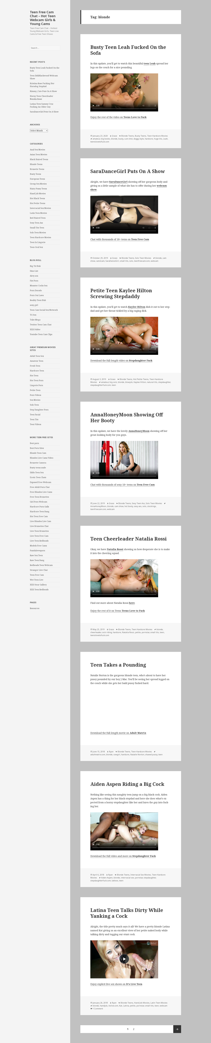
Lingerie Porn (36, 385)
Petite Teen (35, 390)
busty (120, 138)
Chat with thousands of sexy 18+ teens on (122, 484)
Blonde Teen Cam (38, 453)
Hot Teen (34, 375)
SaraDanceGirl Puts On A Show (44, 111)
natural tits (152, 382)
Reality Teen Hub (38, 300)
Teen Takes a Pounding (118, 664)
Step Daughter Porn (39, 409)
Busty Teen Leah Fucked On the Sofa (128, 50)
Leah (165, 138)
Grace (114, 135)
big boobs (105, 138)
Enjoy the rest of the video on (118, 117)
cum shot (128, 138)
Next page (177, 1029)
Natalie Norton (137, 754)
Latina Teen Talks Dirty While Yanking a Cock (126, 913)
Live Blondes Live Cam (40, 521)
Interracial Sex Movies (40, 208)
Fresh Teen (35, 365)
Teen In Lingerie (37, 242)
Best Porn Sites (37, 448)
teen (114, 385)
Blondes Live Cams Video (41, 458)
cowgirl (116, 754)
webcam (154, 261)
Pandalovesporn (37, 550)
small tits (124, 261)
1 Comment (98, 1008)
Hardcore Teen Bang (39, 511)
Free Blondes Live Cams (41, 492)
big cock (113, 382)
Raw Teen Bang (37, 560)
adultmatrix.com (97, 754)
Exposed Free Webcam (40, 482)
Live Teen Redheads (39, 540)
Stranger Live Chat (39, 570)
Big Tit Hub (35, 266)
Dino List (34, 271)
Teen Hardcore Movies (40, 237)
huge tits (158, 138)
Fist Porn (34, 280)
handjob (103, 1005)
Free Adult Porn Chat (40, 487)
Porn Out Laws (37, 295)
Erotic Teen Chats (38, 477)
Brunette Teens (37, 169)
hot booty (128, 506)
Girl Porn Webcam (38, 501)
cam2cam (100, 261)
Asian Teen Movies (38, 154)
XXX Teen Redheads (39, 589)
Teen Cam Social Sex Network (44, 310)
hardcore (149, 138)
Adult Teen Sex (37, 356)
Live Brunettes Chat (39, 526)
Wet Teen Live (36, 579)
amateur (96, 138)
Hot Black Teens (37, 198)
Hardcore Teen (37, 370)
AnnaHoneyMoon (98, 506)
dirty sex (34, 275)
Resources (34, 608)
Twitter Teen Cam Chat (40, 324)
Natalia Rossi (128, 632)
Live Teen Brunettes (39, 531)
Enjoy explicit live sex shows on (116, 984)
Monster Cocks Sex (38, 285)
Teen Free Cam (37, 575)
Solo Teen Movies (38, 232)
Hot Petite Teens (37, 203)
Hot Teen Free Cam (39, 516)
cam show (119, 506)
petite (138, 632)
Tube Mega (35, 319)
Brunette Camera (38, 462)
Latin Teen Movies (38, 213)
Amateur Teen (36, 361)
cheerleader (95, 632)
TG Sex (33, 314)
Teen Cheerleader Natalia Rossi (128, 538)
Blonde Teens (36, 164)
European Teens (37, 179)
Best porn (34, 443)
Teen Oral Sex (36, 247)
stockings (151, 506)
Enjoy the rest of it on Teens (117, 610)
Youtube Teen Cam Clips (41, 334)
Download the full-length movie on (118, 733)
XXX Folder (35, 329)
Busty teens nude (38, 467)
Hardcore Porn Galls (39, 506)
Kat (120, 1005)
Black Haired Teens (39, 159)
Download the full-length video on (121, 360)
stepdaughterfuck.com (100, 385)
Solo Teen (34, 404)
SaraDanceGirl (112, 261)
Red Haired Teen (38, 218)
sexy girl (34, 305)
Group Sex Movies (38, 183)
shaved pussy (151, 754)
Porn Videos (35, 395)
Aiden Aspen (107, 877)
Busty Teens (35, 174)
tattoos (115, 880)
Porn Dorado (36, 290)
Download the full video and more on (123, 856)
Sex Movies (35, 400)
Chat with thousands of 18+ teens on (119, 239)
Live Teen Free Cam (39, 536)
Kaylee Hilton (140, 382)
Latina (126, 1005)
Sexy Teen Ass (36, 222)
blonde (114, 138)
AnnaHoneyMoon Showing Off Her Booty (126, 417)
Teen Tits (34, 419)
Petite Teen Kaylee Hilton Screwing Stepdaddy (121, 293)
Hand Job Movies (38, 193)
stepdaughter (164, 382)
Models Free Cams (38, 545)
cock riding (107, 632)
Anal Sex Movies (37, 149)
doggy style (139, 138)
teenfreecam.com (142, 261)
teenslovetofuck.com (99, 141)
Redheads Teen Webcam (41, 565)
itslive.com (113, 1005)
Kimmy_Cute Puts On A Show (43, 91)
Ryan (111, 751)
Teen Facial (35, 414)
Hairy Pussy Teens (38, 188)
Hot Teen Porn (36, 380)
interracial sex (127, 877)
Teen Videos (35, 424)
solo (131, 261)
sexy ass (138, 506)
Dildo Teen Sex (37, 472)
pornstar (145, 632)
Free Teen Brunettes (39, 497)
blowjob (129, 382)
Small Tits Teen (37, 227)
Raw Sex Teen (36, 555)
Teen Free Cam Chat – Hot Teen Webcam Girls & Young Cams (43, 18)
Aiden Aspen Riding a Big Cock (127, 784)
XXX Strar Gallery (38, 584)
